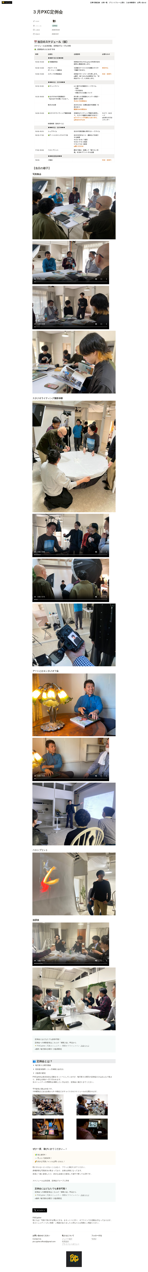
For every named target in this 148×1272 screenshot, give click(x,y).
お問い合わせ (141, 2)
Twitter (93, 1239)
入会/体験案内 (131, 2)
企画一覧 (104, 2)
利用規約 (65, 1241)
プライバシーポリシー (70, 1244)
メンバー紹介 (67, 1239)
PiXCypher (37, 1217)
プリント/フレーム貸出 (117, 2)
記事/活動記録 (95, 2)
